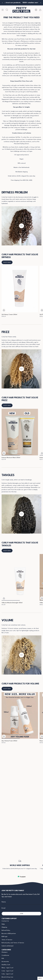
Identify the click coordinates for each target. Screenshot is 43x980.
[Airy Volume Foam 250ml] (20, 715)
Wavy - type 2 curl (7, 967)
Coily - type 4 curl (7, 974)
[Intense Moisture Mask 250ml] (20, 432)
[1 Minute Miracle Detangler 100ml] (20, 577)
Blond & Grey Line (7, 977)
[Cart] (40, 9)
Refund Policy (6, 930)
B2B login (4, 936)
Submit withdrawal (7, 946)
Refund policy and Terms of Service (13, 942)
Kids (3, 958)
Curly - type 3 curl (7, 971)
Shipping (4, 927)
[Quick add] (4, 310)
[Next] (40, 3)
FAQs (3, 924)
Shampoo (5, 952)
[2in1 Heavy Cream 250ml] (20, 289)
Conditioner (5, 955)
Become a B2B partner (9, 933)
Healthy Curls (6, 964)
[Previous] (2, 3)
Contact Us (5, 921)
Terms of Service (7, 939)
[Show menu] (3, 9)
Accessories (5, 961)
